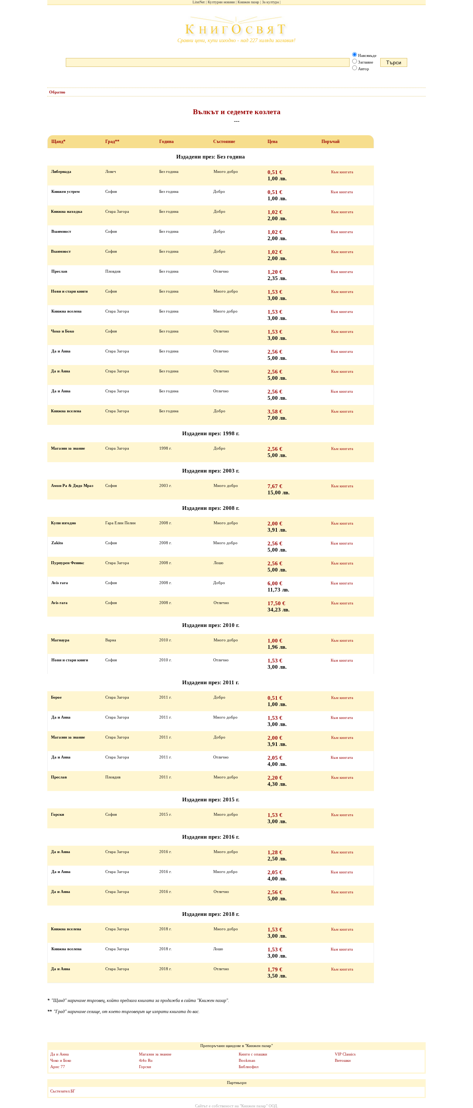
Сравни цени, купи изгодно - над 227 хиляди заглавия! (236, 40)
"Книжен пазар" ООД (258, 1106)
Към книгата (342, 172)
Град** (112, 141)
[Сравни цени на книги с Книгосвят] (236, 27)
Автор (363, 69)
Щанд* (58, 141)
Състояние (224, 141)
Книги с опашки (253, 1054)
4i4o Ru (146, 1060)
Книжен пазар (248, 2)
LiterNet (199, 2)
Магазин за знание (155, 1054)
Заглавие (365, 62)
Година (166, 141)
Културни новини (221, 2)
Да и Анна (59, 1054)
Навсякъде (367, 55)
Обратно (57, 92)
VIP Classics (345, 1054)
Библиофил (248, 1066)
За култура (270, 2)
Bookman (247, 1060)
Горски (145, 1066)
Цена (273, 141)
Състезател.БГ (62, 1091)
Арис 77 (57, 1066)
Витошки (343, 1060)
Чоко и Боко (60, 1060)
